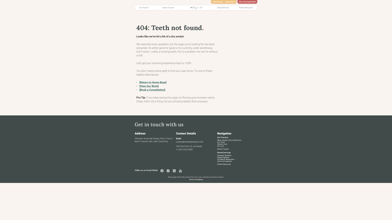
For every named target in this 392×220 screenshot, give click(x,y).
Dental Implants (223, 157)
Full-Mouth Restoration (225, 159)
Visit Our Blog (218, 2)
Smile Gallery (230, 2)
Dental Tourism (223, 149)
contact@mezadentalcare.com (189, 142)
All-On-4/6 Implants (224, 161)
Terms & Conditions (196, 179)
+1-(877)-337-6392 (184, 149)
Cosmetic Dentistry (224, 155)
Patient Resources (224, 164)
